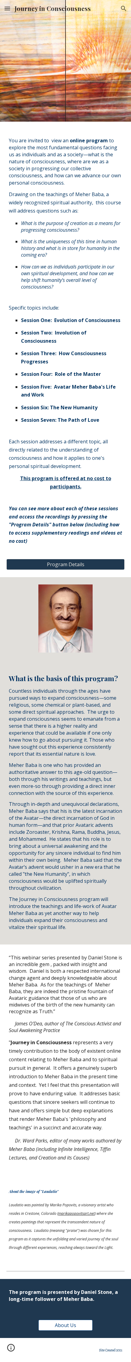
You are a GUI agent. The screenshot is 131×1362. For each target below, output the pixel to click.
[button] (7, 8)
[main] (65, 344)
